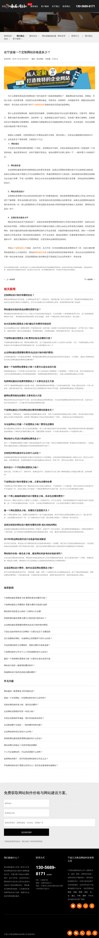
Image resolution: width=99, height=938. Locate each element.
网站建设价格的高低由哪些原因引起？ (22, 309)
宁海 (79, 895)
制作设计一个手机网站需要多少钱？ (21, 467)
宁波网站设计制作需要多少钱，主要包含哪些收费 (28, 481)
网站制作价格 (40, 252)
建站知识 (33, 35)
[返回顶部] (91, 905)
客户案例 (45, 6)
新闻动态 (8, 35)
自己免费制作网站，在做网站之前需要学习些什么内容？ (28, 638)
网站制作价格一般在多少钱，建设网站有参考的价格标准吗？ (33, 553)
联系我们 (66, 6)
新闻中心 (75, 35)
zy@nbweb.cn (46, 883)
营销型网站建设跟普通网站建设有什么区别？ (23, 738)
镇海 (69, 892)
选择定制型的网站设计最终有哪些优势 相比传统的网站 (30, 524)
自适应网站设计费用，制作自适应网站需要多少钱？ (29, 567)
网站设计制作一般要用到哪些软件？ (19, 665)
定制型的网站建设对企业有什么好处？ (22, 452)
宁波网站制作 (39, 104)
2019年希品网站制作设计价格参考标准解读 (25, 539)
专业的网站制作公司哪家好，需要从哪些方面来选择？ (27, 645)
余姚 (75, 892)
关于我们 (56, 6)
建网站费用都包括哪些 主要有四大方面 (23, 395)
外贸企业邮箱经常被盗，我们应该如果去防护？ (24, 718)
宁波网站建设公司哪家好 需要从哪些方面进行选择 (25, 604)
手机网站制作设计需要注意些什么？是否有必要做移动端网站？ (31, 765)
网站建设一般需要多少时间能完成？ (19, 691)
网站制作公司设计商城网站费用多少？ (22, 438)
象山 (73, 895)
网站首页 (62, 35)
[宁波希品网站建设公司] (16, 6)
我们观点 (89, 35)
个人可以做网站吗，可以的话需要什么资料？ (23, 751)
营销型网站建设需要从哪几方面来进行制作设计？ (25, 618)
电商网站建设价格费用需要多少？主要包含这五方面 (29, 381)
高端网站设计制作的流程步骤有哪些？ (20, 672)
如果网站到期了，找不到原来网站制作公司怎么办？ (26, 758)
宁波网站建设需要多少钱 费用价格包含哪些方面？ (28, 338)
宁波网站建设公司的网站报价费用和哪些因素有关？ (29, 409)
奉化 (86, 892)
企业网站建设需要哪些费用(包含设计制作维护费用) (28, 352)
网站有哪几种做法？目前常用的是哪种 (20, 745)
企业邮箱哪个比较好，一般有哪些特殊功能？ (23, 724)
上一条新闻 (10, 279)
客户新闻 (17, 38)
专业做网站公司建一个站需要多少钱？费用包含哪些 (29, 424)
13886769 (44, 880)
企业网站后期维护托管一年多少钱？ (19, 711)
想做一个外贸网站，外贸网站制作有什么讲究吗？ (25, 697)
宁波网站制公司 (20, 247)
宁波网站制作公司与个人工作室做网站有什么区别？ (26, 651)
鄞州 (84, 895)
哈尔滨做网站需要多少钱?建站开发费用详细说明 (27, 323)
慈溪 (80, 892)
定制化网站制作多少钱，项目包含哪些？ (21, 704)
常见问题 (9, 681)
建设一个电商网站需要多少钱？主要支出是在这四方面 (30, 366)
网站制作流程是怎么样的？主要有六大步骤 (22, 611)
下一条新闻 (88, 279)
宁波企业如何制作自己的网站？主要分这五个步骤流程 (27, 631)
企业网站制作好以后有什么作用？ (18, 731)
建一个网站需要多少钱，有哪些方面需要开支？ (27, 510)
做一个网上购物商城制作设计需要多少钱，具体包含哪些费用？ (34, 496)
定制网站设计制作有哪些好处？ (19, 295)
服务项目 (34, 6)
